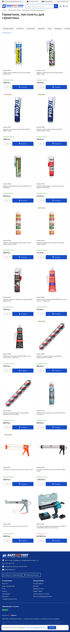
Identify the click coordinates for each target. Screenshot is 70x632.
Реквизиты (5, 596)
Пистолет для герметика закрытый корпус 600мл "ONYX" (51, 470)
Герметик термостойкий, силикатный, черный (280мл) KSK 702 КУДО (50, 186)
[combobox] (42, 6)
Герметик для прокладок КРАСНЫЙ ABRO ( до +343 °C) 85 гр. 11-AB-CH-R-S (51, 300)
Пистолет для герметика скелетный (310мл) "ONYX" (18, 469)
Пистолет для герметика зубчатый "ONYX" (15, 526)
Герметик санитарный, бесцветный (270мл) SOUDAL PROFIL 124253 (49, 130)
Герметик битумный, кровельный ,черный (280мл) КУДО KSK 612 (18, 300)
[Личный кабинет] (61, 6)
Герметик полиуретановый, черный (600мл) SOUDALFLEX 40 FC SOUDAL (16, 413)
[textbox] (40, 6)
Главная (4, 10)
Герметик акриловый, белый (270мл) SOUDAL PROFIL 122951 (50, 73)
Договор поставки (38, 588)
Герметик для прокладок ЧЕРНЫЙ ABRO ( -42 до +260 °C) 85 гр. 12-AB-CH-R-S (17, 356)
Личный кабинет (38, 583)
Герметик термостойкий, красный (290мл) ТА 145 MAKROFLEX (17, 186)
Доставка (35, 586)
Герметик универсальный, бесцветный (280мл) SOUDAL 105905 (50, 243)
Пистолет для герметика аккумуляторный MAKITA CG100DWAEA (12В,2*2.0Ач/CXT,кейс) (51, 527)
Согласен (52, 627)
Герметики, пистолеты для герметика (33, 10)
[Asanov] (12, 615)
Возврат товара (37, 591)
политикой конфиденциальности (36, 627)
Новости (4, 591)
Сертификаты (6, 594)
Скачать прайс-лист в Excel (41, 594)
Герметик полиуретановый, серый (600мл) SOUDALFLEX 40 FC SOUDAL (49, 356)
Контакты (5, 583)
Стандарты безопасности (9, 599)
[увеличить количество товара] (10, 87)
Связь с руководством (8, 586)
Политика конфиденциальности (42, 596)
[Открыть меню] (67, 6)
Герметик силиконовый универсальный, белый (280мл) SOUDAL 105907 (17, 243)
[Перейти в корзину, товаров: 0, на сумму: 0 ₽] (64, 6)
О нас (3, 588)
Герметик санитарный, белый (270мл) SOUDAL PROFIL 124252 (16, 130)
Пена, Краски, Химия (14, 10)
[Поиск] (56, 6)
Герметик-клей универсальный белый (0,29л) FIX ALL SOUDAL (51, 413)
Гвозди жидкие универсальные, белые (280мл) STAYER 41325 (16, 73)
